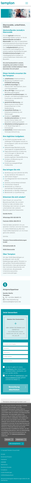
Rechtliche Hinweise (6, 467)
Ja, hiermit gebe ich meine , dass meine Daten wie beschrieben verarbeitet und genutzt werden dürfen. (14, 370)
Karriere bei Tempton (6, 456)
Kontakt (3, 454)
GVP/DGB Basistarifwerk (7, 475)
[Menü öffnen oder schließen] (27, 3)
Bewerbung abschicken (14, 388)
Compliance (4, 469)
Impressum (4, 459)
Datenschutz (4, 464)
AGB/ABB (3, 462)
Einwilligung (9, 369)
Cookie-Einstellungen (6, 472)
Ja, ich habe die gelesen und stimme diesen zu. (16, 377)
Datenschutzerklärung (18, 434)
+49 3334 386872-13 (14, 297)
